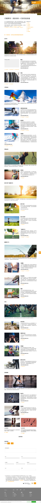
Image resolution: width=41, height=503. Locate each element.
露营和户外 (29, 28)
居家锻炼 (28, 31)
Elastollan (19, 26)
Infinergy (15, 26)
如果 (12, 443)
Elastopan (7, 27)
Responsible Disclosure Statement (20, 500)
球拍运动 (28, 25)
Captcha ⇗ (29, 484)
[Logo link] (34, 2)
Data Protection (13, 500)
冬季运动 (28, 24)
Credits (9, 500)
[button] (19, 469)
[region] (20, 502)
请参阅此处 (21, 480)
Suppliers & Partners (27, 500)
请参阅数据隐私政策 (11, 481)
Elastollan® (23, 210)
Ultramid (11, 27)
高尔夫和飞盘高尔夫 (30, 27)
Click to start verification (27, 483)
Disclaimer (6, 500)
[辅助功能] (24, 2)
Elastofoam (12, 69)
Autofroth (27, 270)
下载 (8, 443)
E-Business (34, 500)
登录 (28, 2)
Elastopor (15, 27)
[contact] (40, 253)
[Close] (40, 502)
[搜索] (21, 2)
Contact (31, 500)
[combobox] (11, 469)
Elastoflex (21, 27)
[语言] (23, 2)
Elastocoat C (17, 69)
